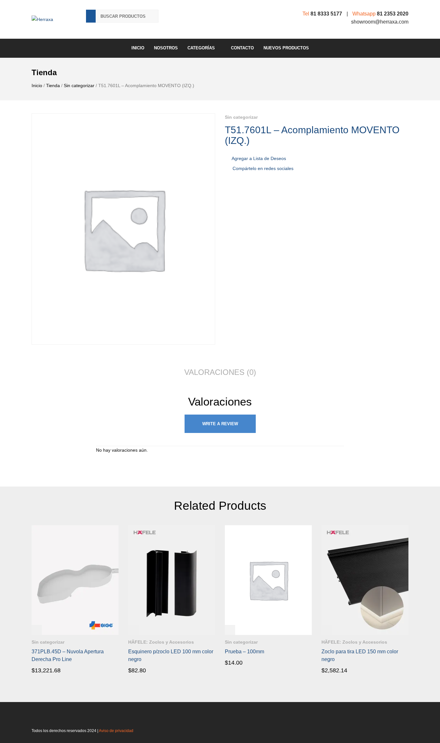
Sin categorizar (79, 85)
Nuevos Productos (286, 47)
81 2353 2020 (392, 13)
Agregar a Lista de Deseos (259, 158)
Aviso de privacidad (116, 730)
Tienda (53, 85)
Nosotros (166, 47)
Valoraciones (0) (220, 372)
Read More (50, 670)
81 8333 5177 (326, 13)
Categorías (201, 47)
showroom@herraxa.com (379, 22)
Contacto (242, 47)
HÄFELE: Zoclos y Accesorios (161, 642)
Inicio (137, 47)
